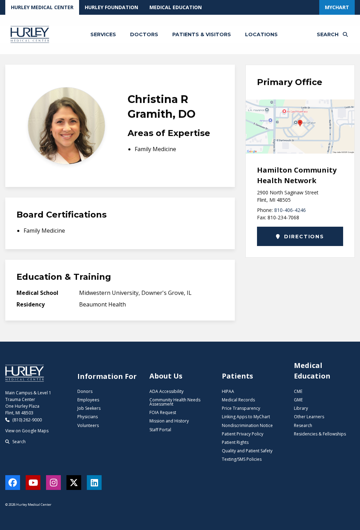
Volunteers (88, 425)
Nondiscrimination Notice (247, 425)
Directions (303, 236)
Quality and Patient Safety (247, 451)
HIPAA (228, 391)
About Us (165, 376)
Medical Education (175, 7)
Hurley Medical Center (42, 7)
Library (301, 408)
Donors (84, 391)
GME (298, 400)
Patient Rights (235, 442)
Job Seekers (89, 408)
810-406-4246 (290, 210)
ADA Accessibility (166, 391)
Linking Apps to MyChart (246, 417)
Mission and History (169, 421)
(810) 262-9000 (26, 420)
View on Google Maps (27, 431)
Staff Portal (160, 430)
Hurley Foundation (111, 7)
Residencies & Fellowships (320, 434)
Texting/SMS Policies (242, 459)
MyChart (337, 7)
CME (298, 391)
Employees (88, 400)
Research (303, 425)
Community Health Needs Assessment (174, 402)
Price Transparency (241, 408)
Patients (237, 376)
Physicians (87, 417)
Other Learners (309, 417)
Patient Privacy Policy (242, 434)
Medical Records (238, 400)
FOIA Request (162, 412)
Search (18, 442)
